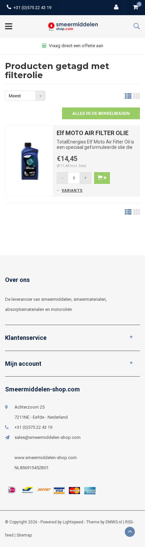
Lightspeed (73, 522)
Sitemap (24, 535)
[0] (135, 7)
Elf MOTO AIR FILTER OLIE (92, 132)
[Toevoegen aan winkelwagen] (102, 178)
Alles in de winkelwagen (101, 113)
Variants (72, 190)
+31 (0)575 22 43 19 (32, 7)
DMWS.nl (114, 522)
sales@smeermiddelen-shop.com (47, 437)
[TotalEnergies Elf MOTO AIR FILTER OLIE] (29, 160)
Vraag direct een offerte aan (76, 45)
